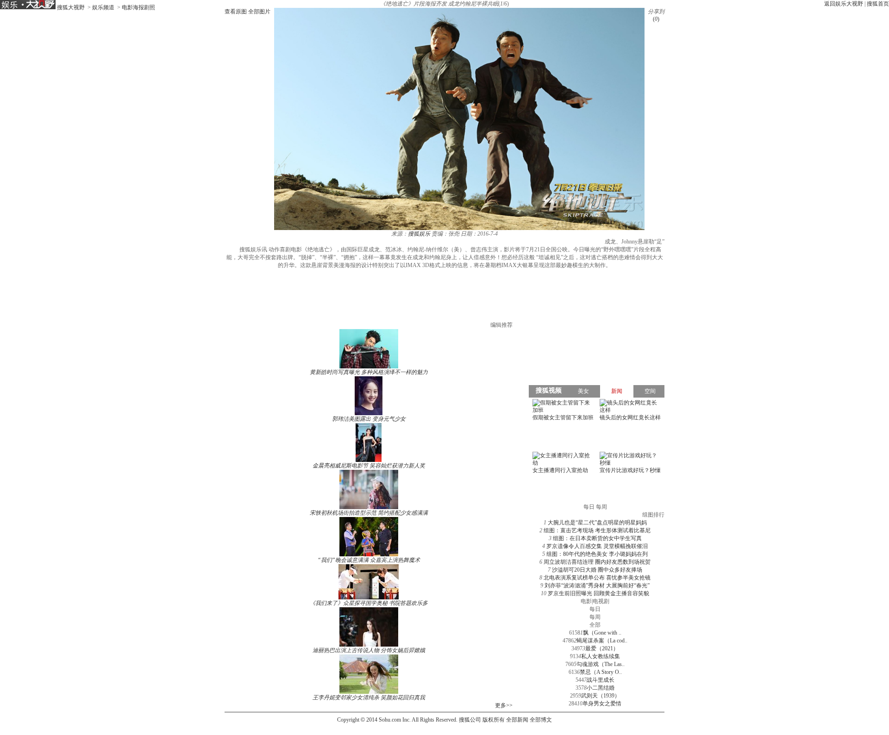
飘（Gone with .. (602, 632)
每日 (595, 609)
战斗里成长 (600, 680)
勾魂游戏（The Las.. (600, 664)
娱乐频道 (103, 7)
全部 (595, 625)
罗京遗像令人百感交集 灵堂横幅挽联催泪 (597, 546)
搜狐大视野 (71, 7)
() (656, 19)
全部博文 (541, 719)
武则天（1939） (600, 695)
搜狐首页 (878, 3)
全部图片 (259, 11)
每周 (595, 617)
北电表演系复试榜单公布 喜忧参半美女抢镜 (597, 577)
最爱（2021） (602, 648)
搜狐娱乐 (419, 233)
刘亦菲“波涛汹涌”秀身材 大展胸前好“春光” (597, 585)
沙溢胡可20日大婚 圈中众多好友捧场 (597, 570)
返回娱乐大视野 (843, 3)
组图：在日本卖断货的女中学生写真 (597, 538)
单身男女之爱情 (601, 703)
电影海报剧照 (138, 7)
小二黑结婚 (600, 688)
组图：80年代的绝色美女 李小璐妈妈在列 (597, 554)
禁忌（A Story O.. (601, 672)
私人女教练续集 (600, 656)
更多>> (504, 705)
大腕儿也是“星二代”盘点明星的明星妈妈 (597, 522)
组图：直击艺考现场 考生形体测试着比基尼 (597, 530)
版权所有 (493, 719)
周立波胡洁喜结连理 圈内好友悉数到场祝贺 (597, 562)
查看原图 (236, 11)
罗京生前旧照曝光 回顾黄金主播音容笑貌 (598, 593)
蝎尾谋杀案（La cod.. (601, 640)
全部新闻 (517, 719)
